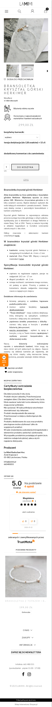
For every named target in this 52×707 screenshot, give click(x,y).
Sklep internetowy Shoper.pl (26, 704)
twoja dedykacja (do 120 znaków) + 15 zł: (25, 142)
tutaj (21, 259)
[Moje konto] (32, 11)
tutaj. (17, 236)
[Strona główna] (26, 4)
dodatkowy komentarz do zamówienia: (24, 153)
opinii (29, 486)
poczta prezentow (17, 330)
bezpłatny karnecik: (14, 132)
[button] (6, 11)
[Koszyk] (45, 11)
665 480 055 (28, 664)
